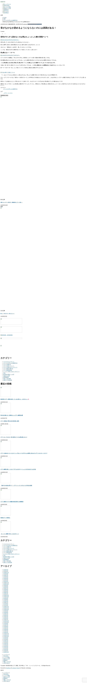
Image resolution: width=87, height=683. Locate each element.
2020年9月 (5, 585)
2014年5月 (5, 627)
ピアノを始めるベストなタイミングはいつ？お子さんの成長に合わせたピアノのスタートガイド (24, 453)
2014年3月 (5, 630)
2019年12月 (6, 595)
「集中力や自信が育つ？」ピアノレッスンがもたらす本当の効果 (16, 485)
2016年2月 (5, 618)
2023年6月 (5, 576)
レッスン (10, 92)
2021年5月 (5, 579)
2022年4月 (5, 578)
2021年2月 (5, 581)
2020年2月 (5, 593)
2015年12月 (6, 620)
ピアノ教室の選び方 (8, 368)
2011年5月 (5, 646)
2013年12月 (6, 633)
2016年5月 (5, 615)
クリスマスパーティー (8, 361)
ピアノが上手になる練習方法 (35, 24)
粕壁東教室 (6, 377)
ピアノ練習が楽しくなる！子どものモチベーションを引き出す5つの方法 (18, 469)
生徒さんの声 (6, 375)
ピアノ (5, 92)
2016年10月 (6, 609)
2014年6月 (5, 626)
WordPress (8, 668)
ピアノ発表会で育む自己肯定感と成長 (10, 421)
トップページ (6, 654)
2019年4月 (5, 601)
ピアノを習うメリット (8, 365)
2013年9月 (5, 637)
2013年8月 (5, 639)
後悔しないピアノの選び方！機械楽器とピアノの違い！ (12, 202)
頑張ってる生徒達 (7, 380)
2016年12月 (6, 606)
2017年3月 (5, 605)
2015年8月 (5, 623)
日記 (4, 373)
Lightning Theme (15, 668)
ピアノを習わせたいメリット (10, 367)
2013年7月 (5, 640)
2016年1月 (5, 619)
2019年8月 (5, 599)
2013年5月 (5, 643)
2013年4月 (5, 645)
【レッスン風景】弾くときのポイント (10, 533)
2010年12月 (6, 652)
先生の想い (6, 656)
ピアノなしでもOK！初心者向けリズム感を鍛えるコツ (14, 437)
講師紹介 (5, 660)
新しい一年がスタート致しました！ (8, 313)
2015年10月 (6, 622)
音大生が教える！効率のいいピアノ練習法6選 (12, 415)
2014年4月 (5, 629)
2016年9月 (5, 610)
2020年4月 (5, 591)
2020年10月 (6, 584)
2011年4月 (5, 647)
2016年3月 (5, 616)
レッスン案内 (6, 657)
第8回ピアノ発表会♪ (5, 517)
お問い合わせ (6, 663)
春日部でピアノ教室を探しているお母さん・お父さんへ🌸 (15, 399)
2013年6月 (5, 642)
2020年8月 (5, 586)
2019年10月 (6, 596)
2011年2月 (5, 650)
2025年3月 (5, 569)
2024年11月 (6, 572)
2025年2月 (5, 571)
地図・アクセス (7, 661)
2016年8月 (5, 612)
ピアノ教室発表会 (7, 370)
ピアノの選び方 (7, 364)
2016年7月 (5, 613)
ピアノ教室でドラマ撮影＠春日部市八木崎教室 (12, 501)
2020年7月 (5, 588)
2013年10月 (6, 636)
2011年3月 (5, 649)
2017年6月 (5, 603)
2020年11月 (6, 582)
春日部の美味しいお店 (8, 374)
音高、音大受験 (7, 378)
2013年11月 (6, 635)
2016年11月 (6, 608)
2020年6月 (5, 589)
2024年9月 (5, 574)
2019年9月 (5, 598)
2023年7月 (5, 575)
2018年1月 (5, 602)
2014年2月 (5, 632)
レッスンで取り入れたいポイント (11, 371)
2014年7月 (5, 625)
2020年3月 (5, 592)
